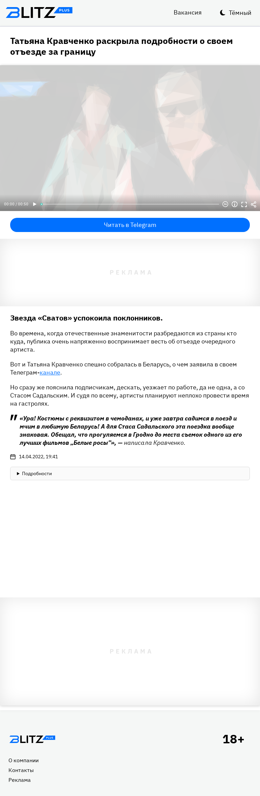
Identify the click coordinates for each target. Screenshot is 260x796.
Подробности (37, 473)
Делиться (253, 204)
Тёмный (240, 13)
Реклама (19, 779)
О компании (23, 760)
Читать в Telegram (130, 225)
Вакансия (188, 12)
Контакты (21, 770)
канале (50, 372)
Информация (234, 204)
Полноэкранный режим (244, 204)
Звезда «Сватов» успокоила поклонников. (86, 318)
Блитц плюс (39, 12)
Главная (32, 739)
